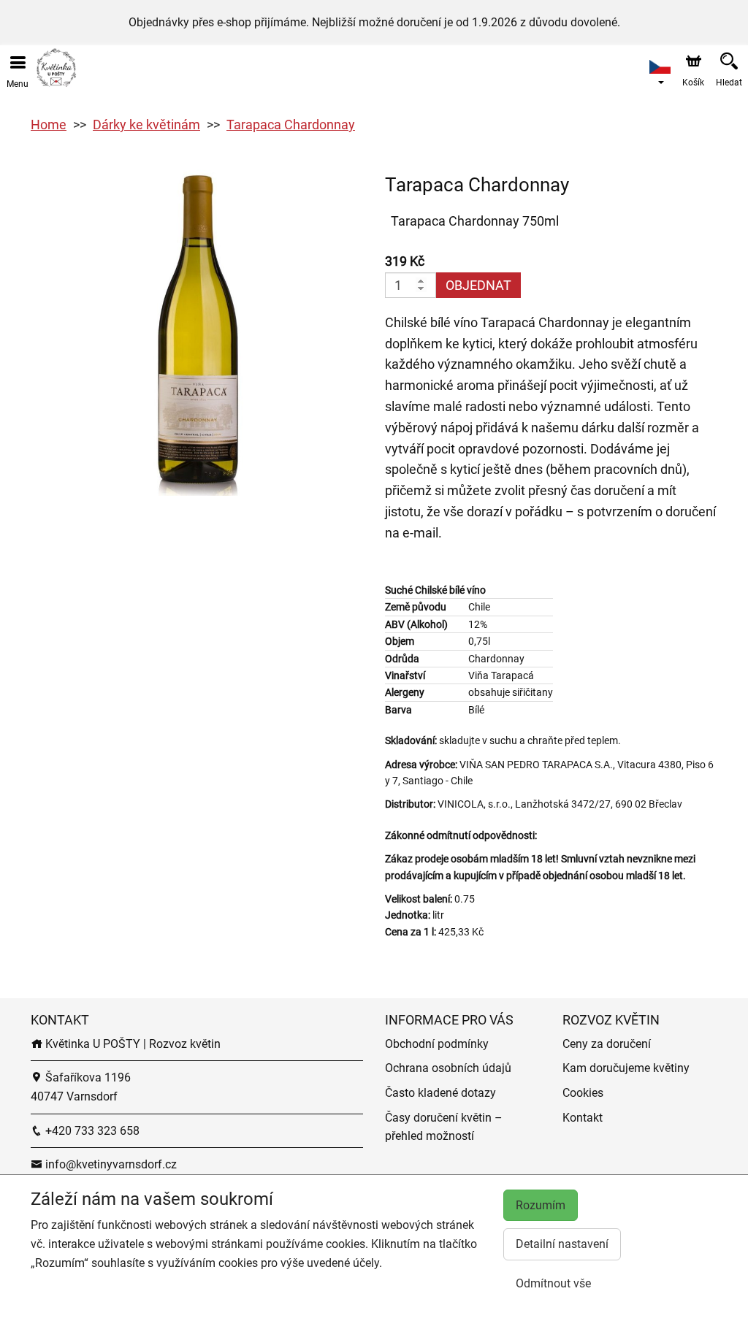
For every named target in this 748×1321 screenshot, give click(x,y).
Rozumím (540, 1205)
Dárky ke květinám (146, 124)
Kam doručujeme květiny (626, 1068)
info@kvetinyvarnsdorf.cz (109, 1164)
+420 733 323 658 (91, 1131)
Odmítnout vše (553, 1283)
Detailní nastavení (562, 1244)
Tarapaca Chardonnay (290, 124)
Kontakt (582, 1118)
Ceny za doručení (606, 1044)
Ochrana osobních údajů (448, 1068)
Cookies (582, 1093)
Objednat (478, 285)
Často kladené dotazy (440, 1093)
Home (48, 124)
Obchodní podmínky (437, 1044)
